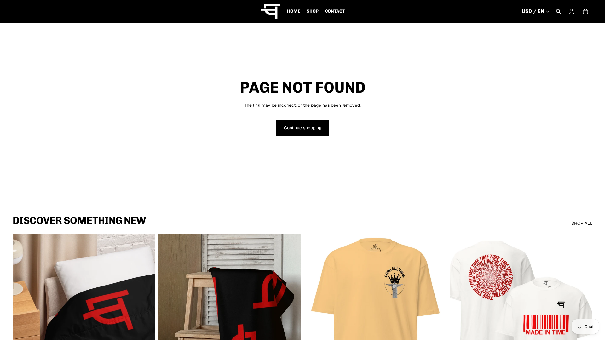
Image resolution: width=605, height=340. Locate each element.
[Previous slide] (22, 323)
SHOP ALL (581, 223)
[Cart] (585, 11)
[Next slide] (145, 323)
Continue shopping (302, 128)
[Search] (558, 11)
